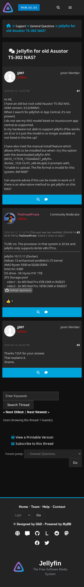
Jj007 (20, 73)
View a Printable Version (34, 437)
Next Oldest (15, 412)
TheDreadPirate (27, 235)
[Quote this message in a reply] (46, 199)
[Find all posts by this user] (38, 199)
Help (46, 507)
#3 (78, 345)
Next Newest (37, 412)
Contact (59, 507)
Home (23, 507)
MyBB (67, 524)
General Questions (42, 26)
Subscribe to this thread (34, 443)
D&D (39, 524)
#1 (78, 91)
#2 (78, 232)
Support (21, 26)
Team (35, 507)
